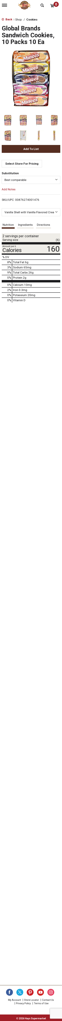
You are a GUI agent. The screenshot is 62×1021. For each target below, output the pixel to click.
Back (8, 19)
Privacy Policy (23, 1003)
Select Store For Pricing (21, 163)
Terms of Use (41, 1003)
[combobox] (31, 180)
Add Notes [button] (9, 189)
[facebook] (9, 992)
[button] (8, 120)
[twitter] (19, 992)
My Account (14, 1000)
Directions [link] (43, 224)
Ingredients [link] (25, 224)
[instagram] (50, 992)
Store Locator (31, 1000)
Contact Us (48, 1000)
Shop (18, 19)
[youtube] (40, 992)
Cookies (31, 19)
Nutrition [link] (8, 224)
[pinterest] (30, 992)
